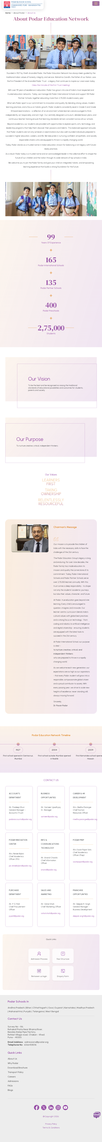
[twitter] (43, 1107)
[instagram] (58, 1107)
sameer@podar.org (49, 816)
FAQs (10, 1085)
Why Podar (13, 1063)
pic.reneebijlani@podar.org (20, 866)
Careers (12, 1076)
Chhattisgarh (40, 1007)
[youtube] (65, 1107)
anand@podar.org (48, 870)
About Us (12, 1058)
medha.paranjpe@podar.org (85, 819)
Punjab (27, 1011)
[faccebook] (36, 1107)
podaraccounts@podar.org (20, 819)
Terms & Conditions (51, 1127)
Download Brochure (17, 1067)
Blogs (10, 1090)
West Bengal (52, 1011)
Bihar (28, 1007)
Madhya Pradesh (85, 1007)
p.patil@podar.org (16, 916)
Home (8, 13)
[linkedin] (51, 1107)
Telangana (38, 1011)
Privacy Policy (51, 1124)
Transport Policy (15, 1072)
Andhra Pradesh (16, 1007)
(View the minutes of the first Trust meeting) (51, 85)
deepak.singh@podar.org (83, 916)
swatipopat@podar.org (82, 862)
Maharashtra (15, 1011)
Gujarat (59, 1007)
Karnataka (69, 1007)
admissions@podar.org (37, 1042)
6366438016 (30, 1044)
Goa (50, 1007)
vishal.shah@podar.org (50, 913)
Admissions (13, 1081)
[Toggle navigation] (96, 3)
